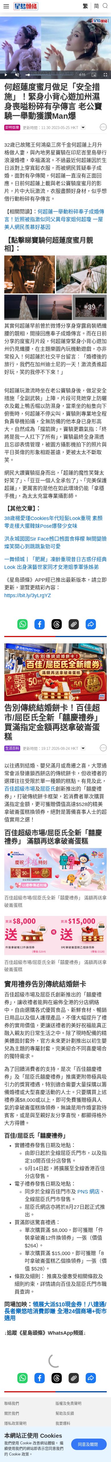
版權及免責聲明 (68, 1403)
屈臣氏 (48, 789)
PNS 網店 (88, 1192)
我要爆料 (63, 1423)
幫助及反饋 (65, 1413)
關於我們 (11, 1413)
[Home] (26, 6)
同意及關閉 (88, 1444)
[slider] (49, 74)
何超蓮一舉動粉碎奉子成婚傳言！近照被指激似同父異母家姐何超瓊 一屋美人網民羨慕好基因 (54, 219)
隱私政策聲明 (15, 1423)
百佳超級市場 (19, 789)
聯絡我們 (11, 1403)
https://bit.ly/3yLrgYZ (27, 595)
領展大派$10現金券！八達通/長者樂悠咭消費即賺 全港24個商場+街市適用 (55, 1311)
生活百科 (12, 748)
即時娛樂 (12, 127)
